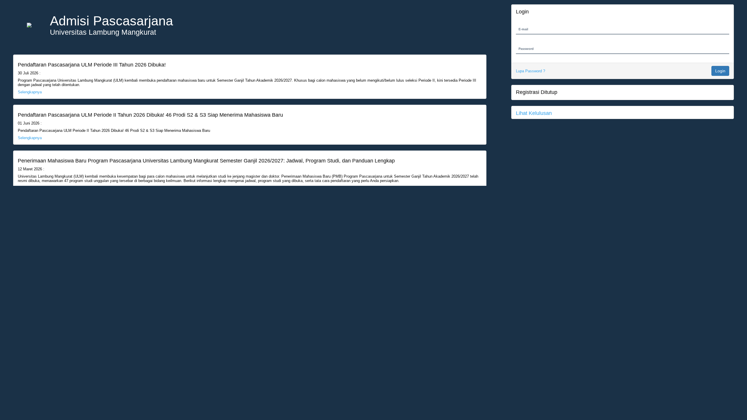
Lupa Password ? (530, 71)
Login (720, 71)
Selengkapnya (30, 92)
